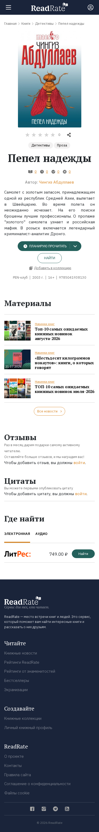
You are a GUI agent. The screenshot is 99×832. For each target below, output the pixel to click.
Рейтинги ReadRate (21, 662)
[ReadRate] (49, 7)
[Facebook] (32, 809)
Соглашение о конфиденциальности (37, 783)
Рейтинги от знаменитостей (29, 671)
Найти (49, 258)
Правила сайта (17, 774)
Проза (62, 145)
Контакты (13, 765)
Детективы (40, 145)
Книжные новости (20, 653)
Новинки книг (45, 324)
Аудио (41, 533)
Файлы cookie (17, 792)
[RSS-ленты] (67, 809)
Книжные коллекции (22, 718)
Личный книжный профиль (28, 727)
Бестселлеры (16, 680)
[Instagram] (44, 809)
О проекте (14, 756)
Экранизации (16, 689)
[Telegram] (55, 809)
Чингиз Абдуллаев (56, 182)
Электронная (17, 533)
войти (79, 462)
